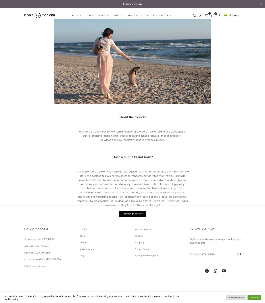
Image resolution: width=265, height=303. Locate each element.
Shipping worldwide (132, 3)
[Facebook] (207, 271)
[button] (214, 15)
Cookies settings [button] (236, 297)
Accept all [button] (254, 297)
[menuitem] (231, 15)
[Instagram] (215, 271)
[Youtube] (224, 271)
